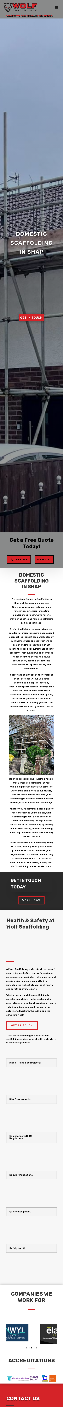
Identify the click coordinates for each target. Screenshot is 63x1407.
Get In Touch (22, 1025)
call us (21, 559)
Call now (33, 900)
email (45, 559)
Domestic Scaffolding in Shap (31, 243)
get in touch (31, 317)
